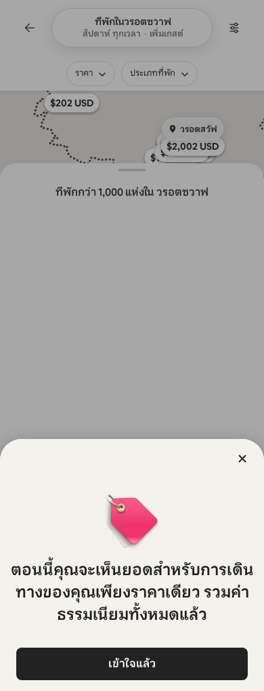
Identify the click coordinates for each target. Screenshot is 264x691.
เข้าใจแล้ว (132, 663)
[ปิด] (242, 458)
